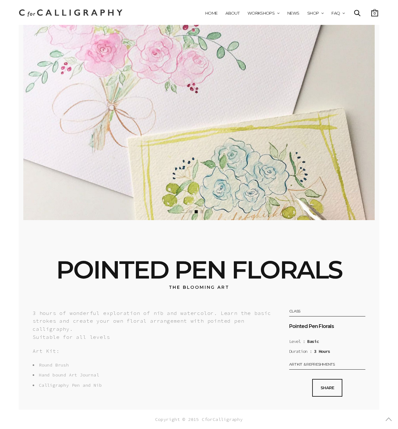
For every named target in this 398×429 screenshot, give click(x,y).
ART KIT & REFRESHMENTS (312, 364)
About (232, 13)
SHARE (327, 387)
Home (211, 13)
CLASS (294, 311)
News (293, 13)
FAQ (335, 13)
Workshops (261, 13)
